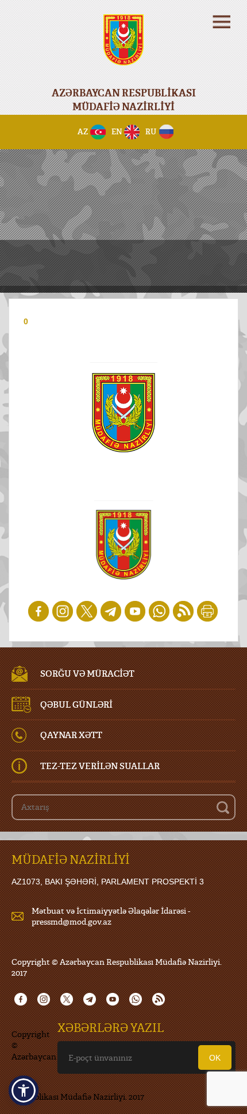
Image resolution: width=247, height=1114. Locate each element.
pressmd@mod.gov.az (71, 921)
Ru (150, 131)
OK (215, 1057)
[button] (23, 1090)
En (116, 131)
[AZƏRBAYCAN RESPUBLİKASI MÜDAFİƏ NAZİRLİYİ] (123, 47)
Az (83, 131)
